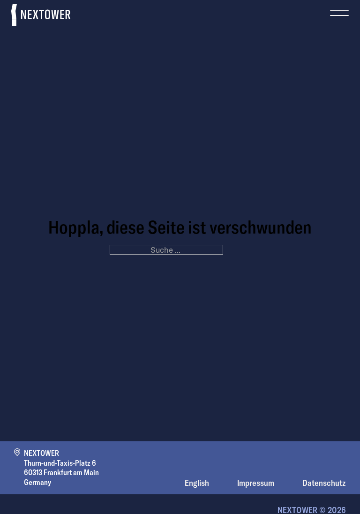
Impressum (255, 483)
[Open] (339, 8)
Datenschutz (324, 483)
